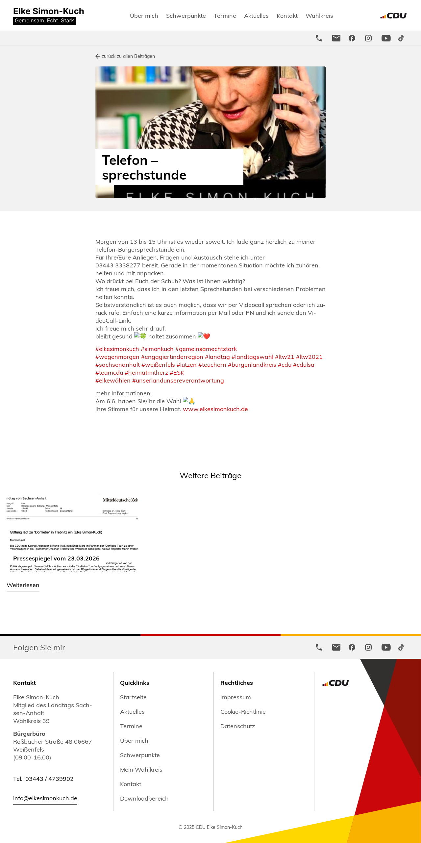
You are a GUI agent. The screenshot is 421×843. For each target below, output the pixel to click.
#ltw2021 (308, 356)
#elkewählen (113, 380)
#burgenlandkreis (251, 364)
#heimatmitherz (145, 372)
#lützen (186, 364)
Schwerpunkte (186, 15)
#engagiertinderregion (172, 356)
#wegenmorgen (117, 356)
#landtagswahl (251, 356)
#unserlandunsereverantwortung (178, 380)
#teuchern (211, 364)
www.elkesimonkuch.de (215, 409)
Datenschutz (237, 726)
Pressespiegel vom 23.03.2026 (56, 558)
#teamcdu (109, 372)
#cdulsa (302, 364)
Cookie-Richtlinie (243, 711)
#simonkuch (156, 348)
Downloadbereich (144, 798)
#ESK (176, 372)
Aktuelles (256, 15)
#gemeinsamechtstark (206, 348)
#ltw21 (283, 356)
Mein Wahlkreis (141, 769)
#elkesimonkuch (117, 348)
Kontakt (287, 15)
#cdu (283, 364)
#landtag (216, 356)
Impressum (235, 697)
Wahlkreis (319, 15)
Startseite (133, 697)
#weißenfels (157, 364)
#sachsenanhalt (117, 364)
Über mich (144, 15)
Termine (225, 15)
